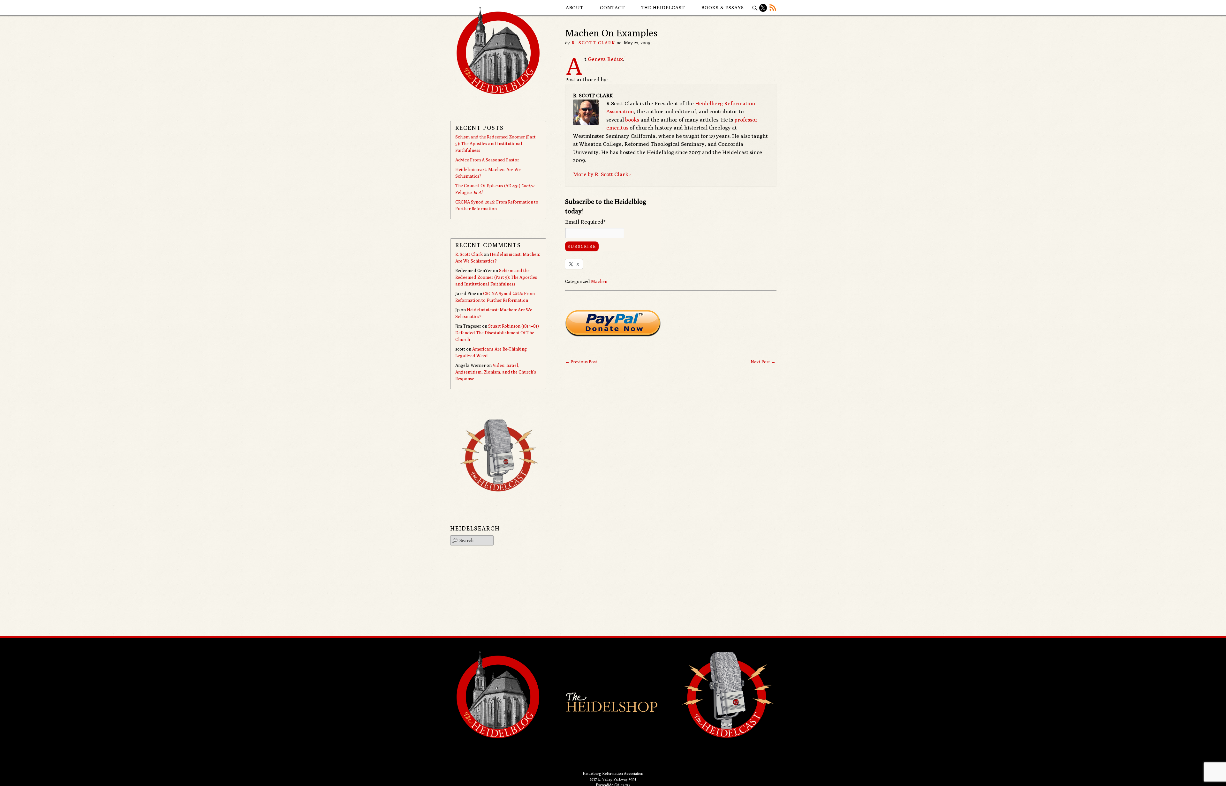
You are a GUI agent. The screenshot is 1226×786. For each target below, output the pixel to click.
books (632, 119)
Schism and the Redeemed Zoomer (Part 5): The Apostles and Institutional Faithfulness (495, 143)
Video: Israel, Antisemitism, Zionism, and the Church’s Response (495, 372)
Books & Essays (722, 7)
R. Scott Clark (593, 42)
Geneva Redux (605, 59)
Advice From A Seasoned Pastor (487, 159)
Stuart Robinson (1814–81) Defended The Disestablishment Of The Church (497, 332)
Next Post (763, 361)
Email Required (585, 222)
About (575, 7)
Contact (612, 7)
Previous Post (581, 361)
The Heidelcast (663, 7)
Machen (599, 281)
